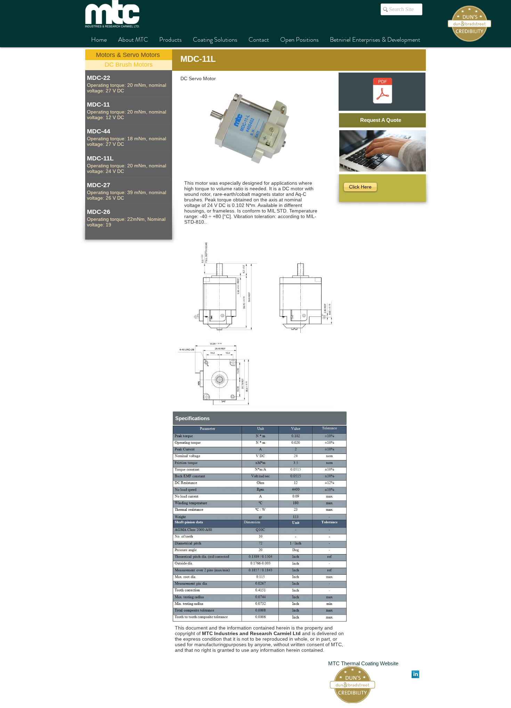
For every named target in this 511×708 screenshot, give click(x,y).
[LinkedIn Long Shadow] (415, 674)
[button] (259, 523)
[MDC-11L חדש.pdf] (382, 91)
